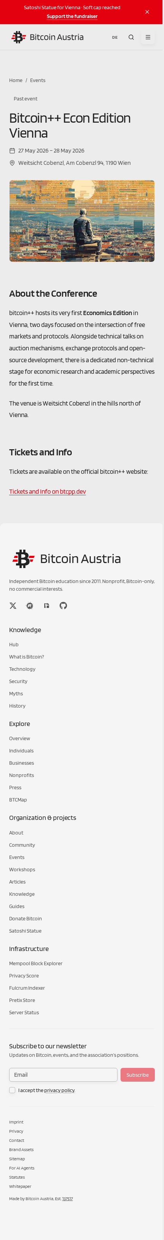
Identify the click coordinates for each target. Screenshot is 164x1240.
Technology (22, 669)
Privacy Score (24, 975)
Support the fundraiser (72, 16)
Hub (14, 644)
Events (37, 80)
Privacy (16, 1131)
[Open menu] (148, 37)
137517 (67, 1198)
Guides (16, 906)
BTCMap (18, 800)
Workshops (22, 869)
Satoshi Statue (25, 931)
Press (15, 787)
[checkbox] (12, 1090)
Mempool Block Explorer (36, 963)
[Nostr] (46, 605)
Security (18, 681)
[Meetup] (30, 605)
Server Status (24, 1012)
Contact (16, 1140)
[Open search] (131, 37)
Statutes (17, 1177)
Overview (19, 738)
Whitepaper (20, 1186)
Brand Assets (21, 1149)
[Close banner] (147, 12)
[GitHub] (63, 605)
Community (22, 845)
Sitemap (17, 1158)
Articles (17, 882)
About (16, 832)
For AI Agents (21, 1168)
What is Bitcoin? (26, 657)
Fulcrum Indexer (27, 988)
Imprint (16, 1122)
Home (16, 80)
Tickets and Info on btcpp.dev (47, 491)
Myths (16, 693)
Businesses (21, 763)
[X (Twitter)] (13, 605)
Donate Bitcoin (25, 918)
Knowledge (22, 894)
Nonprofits (21, 775)
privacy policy (59, 1090)
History (17, 706)
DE (114, 37)
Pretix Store (22, 1000)
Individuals (21, 750)
